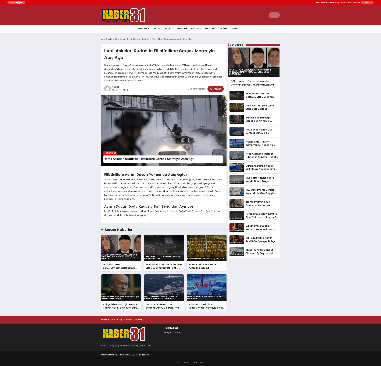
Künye (177, 332)
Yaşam (168, 28)
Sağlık (223, 28)
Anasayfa (143, 28)
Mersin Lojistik (198, 362)
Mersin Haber (183, 362)
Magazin (210, 28)
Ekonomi (182, 28)
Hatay (156, 28)
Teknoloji (237, 28)
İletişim (168, 332)
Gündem (196, 28)
